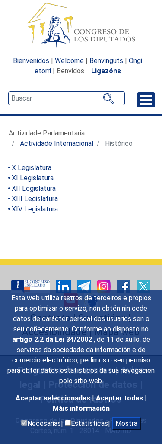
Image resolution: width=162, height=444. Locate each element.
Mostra (126, 423)
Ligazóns (106, 71)
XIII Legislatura (35, 199)
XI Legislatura (33, 178)
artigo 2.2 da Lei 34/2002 (53, 339)
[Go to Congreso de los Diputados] (81, 25)
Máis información (81, 408)
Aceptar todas (120, 398)
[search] (66, 98)
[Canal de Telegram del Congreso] (85, 286)
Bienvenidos (31, 61)
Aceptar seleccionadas (54, 398)
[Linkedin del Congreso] (64, 286)
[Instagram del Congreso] (104, 286)
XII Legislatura (34, 188)
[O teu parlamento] (31, 286)
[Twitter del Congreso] (143, 286)
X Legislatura (31, 168)
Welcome (69, 61)
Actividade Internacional (56, 143)
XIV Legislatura (35, 209)
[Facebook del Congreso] (124, 286)
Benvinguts (106, 61)
